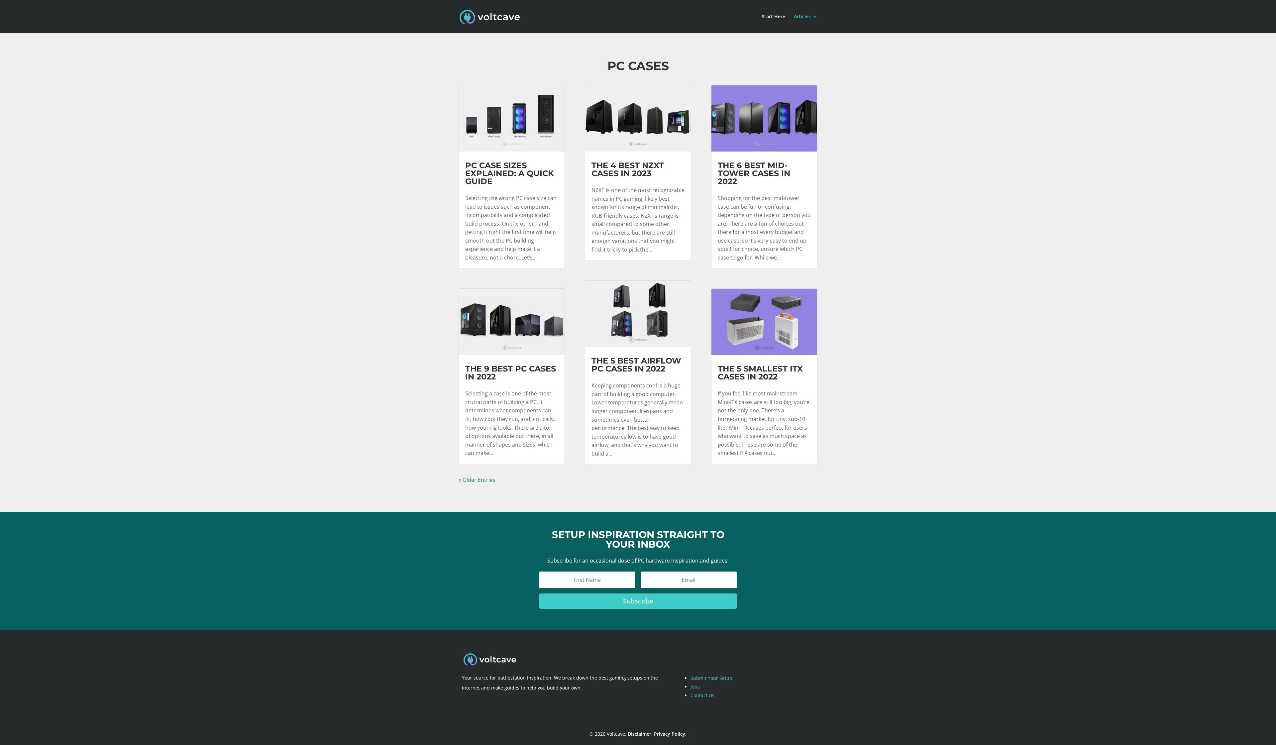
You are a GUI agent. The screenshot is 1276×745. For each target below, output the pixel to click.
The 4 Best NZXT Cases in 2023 (627, 169)
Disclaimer (639, 734)
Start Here (773, 17)
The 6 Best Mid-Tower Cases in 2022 (754, 173)
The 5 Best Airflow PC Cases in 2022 (636, 364)
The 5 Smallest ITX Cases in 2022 (760, 372)
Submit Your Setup (711, 678)
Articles (802, 17)
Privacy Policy (669, 734)
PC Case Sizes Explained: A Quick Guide (509, 173)
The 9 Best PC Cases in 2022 (510, 372)
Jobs (695, 687)
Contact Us (702, 695)
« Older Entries (477, 479)
